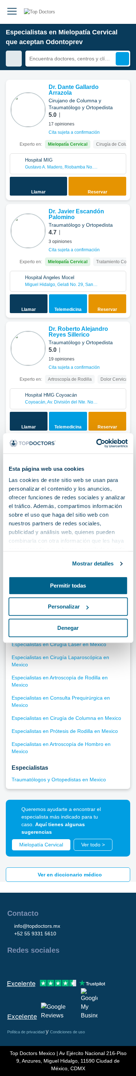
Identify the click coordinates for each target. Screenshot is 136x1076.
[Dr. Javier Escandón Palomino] (28, 230)
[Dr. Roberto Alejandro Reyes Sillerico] (28, 348)
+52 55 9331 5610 (35, 933)
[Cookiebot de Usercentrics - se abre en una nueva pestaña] (97, 443)
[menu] (12, 12)
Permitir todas (68, 585)
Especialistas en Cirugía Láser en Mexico (59, 644)
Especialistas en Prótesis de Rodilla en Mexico (65, 731)
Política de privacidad (26, 1032)
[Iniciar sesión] (122, 12)
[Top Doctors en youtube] (64, 965)
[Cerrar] (116, 813)
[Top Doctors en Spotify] (91, 965)
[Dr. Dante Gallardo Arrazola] (28, 109)
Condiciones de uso (67, 1032)
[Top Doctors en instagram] (25, 965)
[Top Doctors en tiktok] (78, 965)
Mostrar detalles (93, 563)
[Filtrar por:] (14, 59)
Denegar (68, 628)
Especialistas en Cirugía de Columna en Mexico (66, 718)
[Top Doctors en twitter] (51, 965)
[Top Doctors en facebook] (12, 965)
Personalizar (64, 606)
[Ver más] (122, 95)
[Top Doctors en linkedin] (38, 965)
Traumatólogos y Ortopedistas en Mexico (59, 779)
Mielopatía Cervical (41, 844)
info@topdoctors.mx (37, 926)
